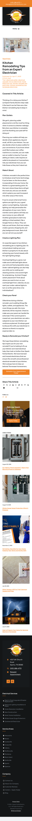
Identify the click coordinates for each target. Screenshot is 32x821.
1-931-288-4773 (15, 2)
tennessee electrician (9, 87)
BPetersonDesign (16, 810)
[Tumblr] (21, 385)
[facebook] (3, 397)
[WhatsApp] (16, 385)
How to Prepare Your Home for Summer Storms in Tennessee (15, 631)
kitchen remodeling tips (18, 85)
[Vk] (28, 385)
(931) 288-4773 (15, 668)
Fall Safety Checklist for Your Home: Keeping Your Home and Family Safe (14, 549)
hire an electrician (15, 82)
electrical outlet (12, 80)
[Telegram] (18, 385)
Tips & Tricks (6, 59)
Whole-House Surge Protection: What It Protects (15, 509)
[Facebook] (3, 385)
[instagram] (6, 397)
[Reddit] (10, 385)
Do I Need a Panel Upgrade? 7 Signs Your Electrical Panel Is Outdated (15, 468)
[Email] (17, 388)
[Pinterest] (24, 385)
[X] (6, 385)
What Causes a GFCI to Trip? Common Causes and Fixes (14, 590)
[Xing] (3, 388)
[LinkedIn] (13, 385)
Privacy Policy (16, 801)
